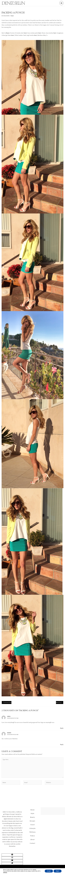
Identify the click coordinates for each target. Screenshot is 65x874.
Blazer (8, 33)
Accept (49, 871)
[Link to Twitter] (12, 863)
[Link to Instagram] (12, 858)
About (32, 839)
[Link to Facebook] (12, 855)
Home (32, 810)
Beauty (32, 817)
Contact (32, 843)
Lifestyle (32, 828)
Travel (32, 824)
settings (5, 872)
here (25, 33)
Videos (32, 836)
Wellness (32, 832)
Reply (61, 728)
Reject (57, 871)
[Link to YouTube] (12, 861)
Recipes (32, 821)
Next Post (59, 702)
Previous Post (6, 702)
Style (12, 16)
